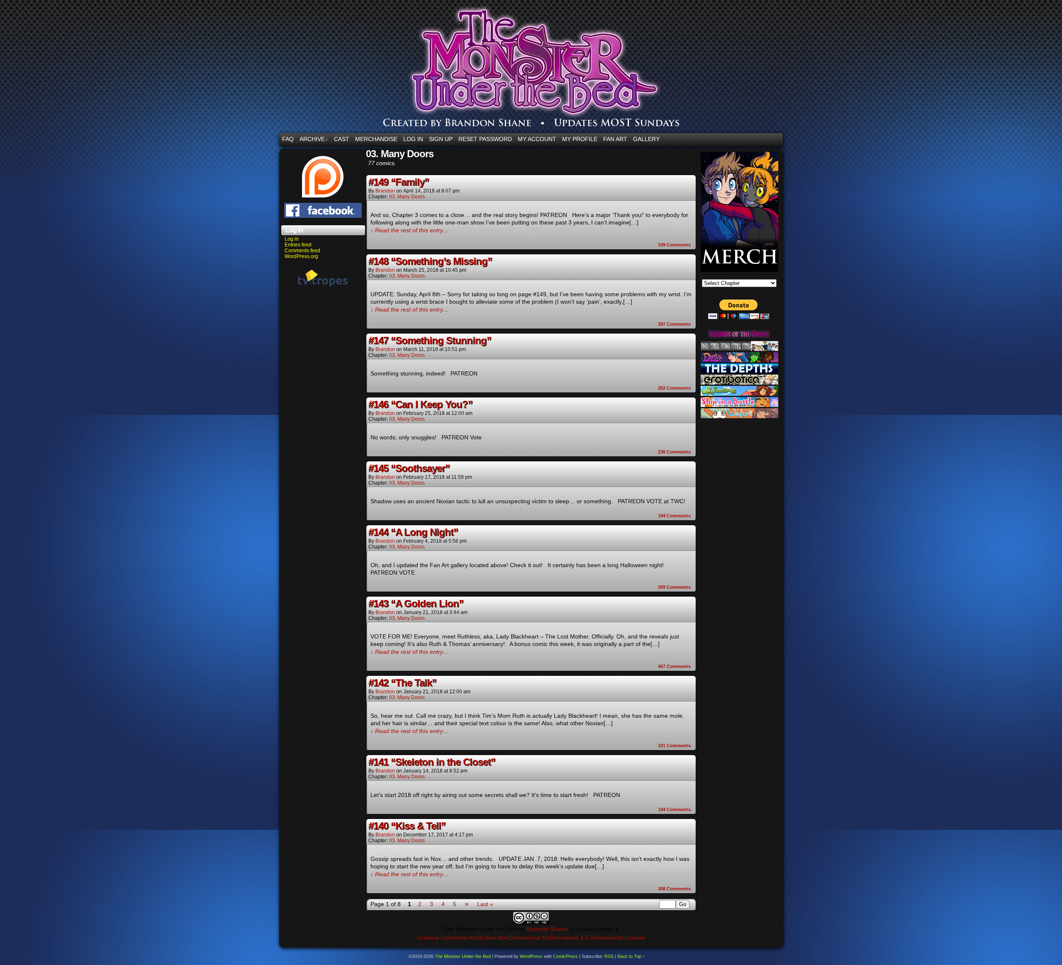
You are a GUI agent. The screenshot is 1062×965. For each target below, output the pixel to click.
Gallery (646, 139)
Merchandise (376, 139)
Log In (413, 139)
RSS (609, 956)
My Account (537, 139)
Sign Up (441, 139)
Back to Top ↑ (631, 956)
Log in (292, 239)
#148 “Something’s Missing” (430, 261)
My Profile (579, 139)
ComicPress (565, 956)
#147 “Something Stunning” (429, 340)
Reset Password (485, 139)
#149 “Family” (398, 182)
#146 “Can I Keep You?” (420, 404)
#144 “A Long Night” (413, 532)
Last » (485, 904)
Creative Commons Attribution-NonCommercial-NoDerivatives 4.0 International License (531, 937)
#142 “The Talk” (402, 682)
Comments (674, 244)
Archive (314, 139)
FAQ (288, 139)
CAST (341, 139)
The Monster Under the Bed (580, 68)
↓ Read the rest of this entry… (409, 230)
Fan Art (615, 139)
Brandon (385, 191)
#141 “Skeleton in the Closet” (431, 762)
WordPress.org (301, 256)
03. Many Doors (407, 197)
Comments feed (302, 250)
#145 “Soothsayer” (409, 468)
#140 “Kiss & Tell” (407, 825)
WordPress (531, 956)
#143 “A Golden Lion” (415, 603)
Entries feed (298, 245)
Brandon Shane (547, 929)
